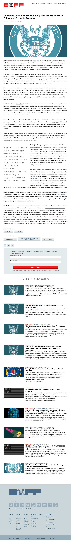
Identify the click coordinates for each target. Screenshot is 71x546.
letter (63, 79)
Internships (18, 523)
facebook (16, 505)
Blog (32, 516)
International (26, 524)
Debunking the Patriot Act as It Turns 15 (40, 429)
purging (55, 122)
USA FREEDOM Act (53, 453)
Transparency (27, 522)
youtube (33, 505)
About (33, 3)
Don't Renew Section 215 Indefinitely (38, 287)
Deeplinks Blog (29, 285)
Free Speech (26, 516)
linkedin (44, 505)
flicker (39, 505)
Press (10, 523)
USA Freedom (29, 468)
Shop (59, 3)
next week (46, 374)
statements (37, 419)
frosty (27, 419)
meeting (52, 413)
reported (39, 288)
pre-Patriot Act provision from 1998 (55, 208)
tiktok (50, 505)
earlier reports (34, 294)
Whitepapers (34, 523)
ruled (22, 94)
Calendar (18, 516)
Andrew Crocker (9, 21)
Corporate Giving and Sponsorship (51, 524)
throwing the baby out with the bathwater (53, 217)
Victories (18, 520)
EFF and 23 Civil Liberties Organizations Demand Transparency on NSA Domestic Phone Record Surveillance (43, 348)
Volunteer (18, 518)
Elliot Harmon (39, 304)
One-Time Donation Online (50, 520)
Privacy (25, 518)
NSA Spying (19, 231)
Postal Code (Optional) (15, 255)
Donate (64, 3)
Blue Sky (28, 505)
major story (36, 60)
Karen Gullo (45, 408)
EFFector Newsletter (33, 526)
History (17, 521)
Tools (55, 3)
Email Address (13, 260)
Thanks (52, 538)
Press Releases (34, 518)
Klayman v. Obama (10, 239)
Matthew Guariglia (40, 285)
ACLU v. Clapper (48, 239)
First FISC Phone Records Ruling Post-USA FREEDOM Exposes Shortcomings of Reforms (45, 447)
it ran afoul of (39, 295)
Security (10, 520)
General (10, 516)
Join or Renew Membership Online (50, 517)
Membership (11, 521)
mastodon (11, 505)
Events (32, 520)
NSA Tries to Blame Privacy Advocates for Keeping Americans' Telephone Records (44, 466)
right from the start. (36, 178)
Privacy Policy (40, 538)
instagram (22, 505)
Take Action (49, 3)
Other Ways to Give (50, 528)
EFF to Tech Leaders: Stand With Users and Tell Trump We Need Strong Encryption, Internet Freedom (45, 411)
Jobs (17, 525)
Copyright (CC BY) (14, 538)
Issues (37, 3)
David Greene (38, 444)
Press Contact (42, 516)
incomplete (19, 104)
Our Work (43, 3)
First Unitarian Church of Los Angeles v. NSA (29, 239)
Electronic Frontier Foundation (14, 5)
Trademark (26, 538)
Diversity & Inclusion (18, 529)
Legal (10, 518)
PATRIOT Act (8, 231)
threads (55, 505)
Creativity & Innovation (26, 521)
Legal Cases (34, 521)
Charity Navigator (30, 508)
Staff (17, 526)
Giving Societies (49, 522)
